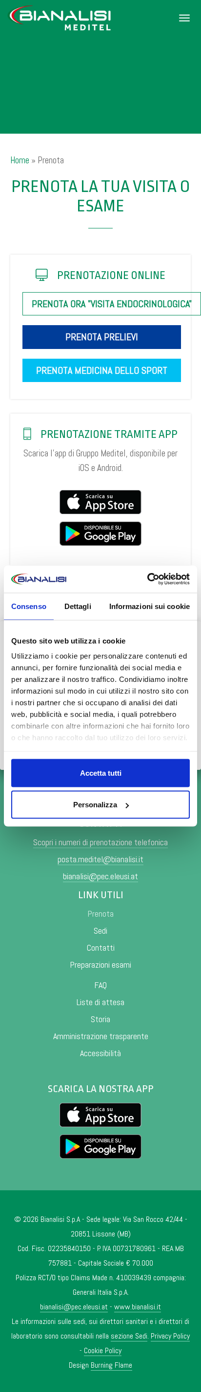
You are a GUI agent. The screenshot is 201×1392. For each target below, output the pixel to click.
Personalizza (95, 804)
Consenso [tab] (28, 606)
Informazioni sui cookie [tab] (149, 606)
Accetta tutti (100, 772)
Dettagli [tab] (77, 606)
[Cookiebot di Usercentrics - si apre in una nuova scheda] (147, 579)
